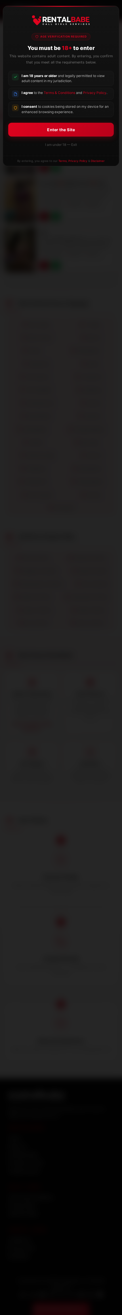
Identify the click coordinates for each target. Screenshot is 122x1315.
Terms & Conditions (59, 93)
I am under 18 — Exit (61, 144)
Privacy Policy (94, 93)
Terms (62, 161)
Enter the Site (61, 129)
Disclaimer (98, 161)
